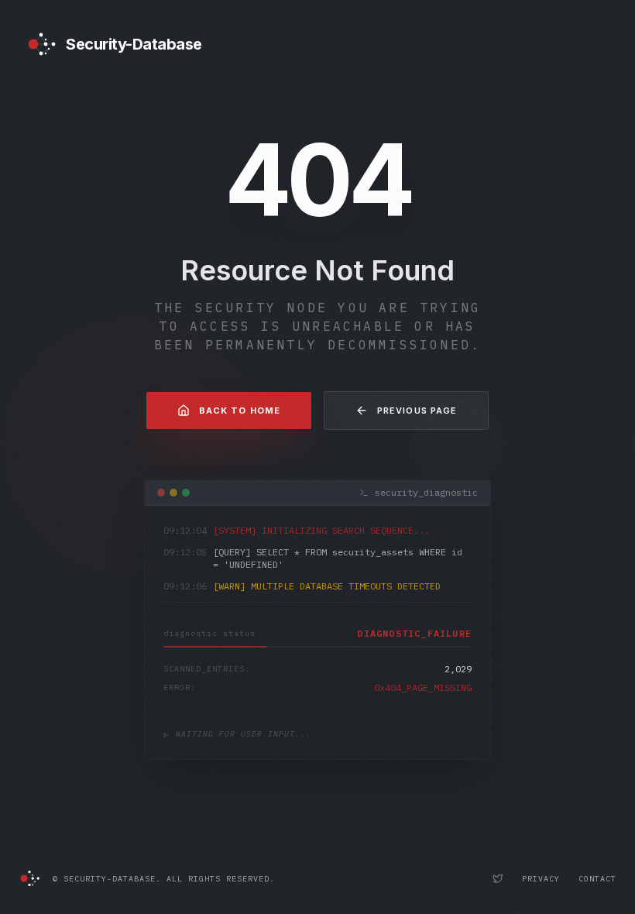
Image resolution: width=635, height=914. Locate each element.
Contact (597, 879)
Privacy (541, 879)
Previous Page (417, 410)
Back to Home (239, 410)
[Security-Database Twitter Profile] (498, 878)
